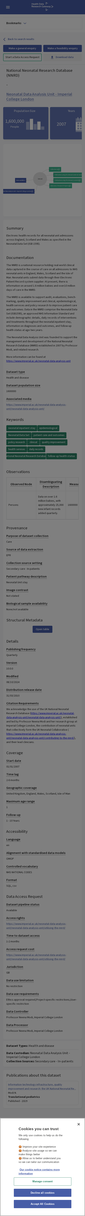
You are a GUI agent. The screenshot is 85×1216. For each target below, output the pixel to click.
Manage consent (42, 1181)
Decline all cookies (42, 1192)
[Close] (78, 1124)
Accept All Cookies (42, 1203)
